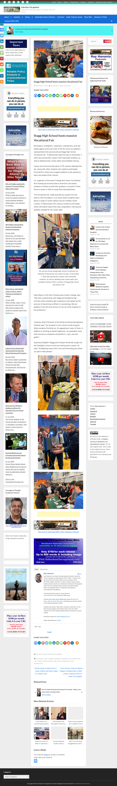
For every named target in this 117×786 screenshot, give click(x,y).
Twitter (59, 620)
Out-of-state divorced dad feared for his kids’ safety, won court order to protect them (61, 691)
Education (39, 654)
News (59, 2)
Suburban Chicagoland (30, 7)
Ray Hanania (55, 85)
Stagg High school (68, 661)
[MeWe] (39, 94)
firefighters (64, 658)
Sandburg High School (54, 661)
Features (83, 2)
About (6, 17)
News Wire (88, 17)
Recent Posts (44, 569)
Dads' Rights (19, 32)
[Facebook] (35, 94)
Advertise (91, 2)
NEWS (101, 222)
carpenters (57, 658)
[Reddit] (68, 94)
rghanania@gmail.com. (63, 616)
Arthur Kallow (46, 695)
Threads (93, 424)
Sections (17, 17)
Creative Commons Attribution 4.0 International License (99, 441)
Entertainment (74, 2)
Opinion (66, 2)
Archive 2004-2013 (12, 21)
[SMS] (61, 94)
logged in (47, 755)
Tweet (49, 632)
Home (54, 2)
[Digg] (72, 94)
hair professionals (74, 658)
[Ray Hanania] (38, 582)
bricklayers (39, 658)
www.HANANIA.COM (50, 595)
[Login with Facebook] (35, 761)
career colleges (48, 658)
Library (27, 17)
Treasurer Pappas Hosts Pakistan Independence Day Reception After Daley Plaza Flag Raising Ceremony (100, 272)
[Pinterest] (65, 94)
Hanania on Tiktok (100, 17)
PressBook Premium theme (82, 783)
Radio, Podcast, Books (74, 17)
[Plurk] (43, 94)
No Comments (66, 86)
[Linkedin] (54, 94)
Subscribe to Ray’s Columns (104, 2)
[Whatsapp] (50, 94)
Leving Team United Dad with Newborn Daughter (31, 29)
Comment (60, 17)
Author (36, 569)
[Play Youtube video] (101, 336)
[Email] (57, 94)
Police (44, 661)
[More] (77, 94)
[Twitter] (46, 94)
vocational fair (38, 663)
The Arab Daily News (56, 601)
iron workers (38, 661)
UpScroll (93, 422)
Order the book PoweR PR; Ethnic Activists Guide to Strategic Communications (99, 307)
